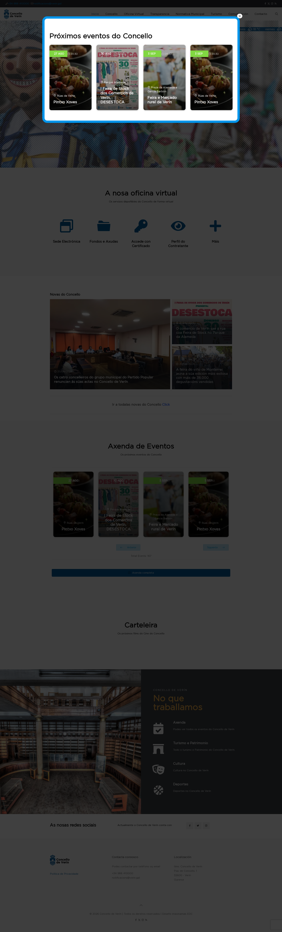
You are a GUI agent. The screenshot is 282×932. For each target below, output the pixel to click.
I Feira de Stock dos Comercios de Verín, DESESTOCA (117, 95)
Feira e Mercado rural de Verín (162, 99)
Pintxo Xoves (65, 102)
